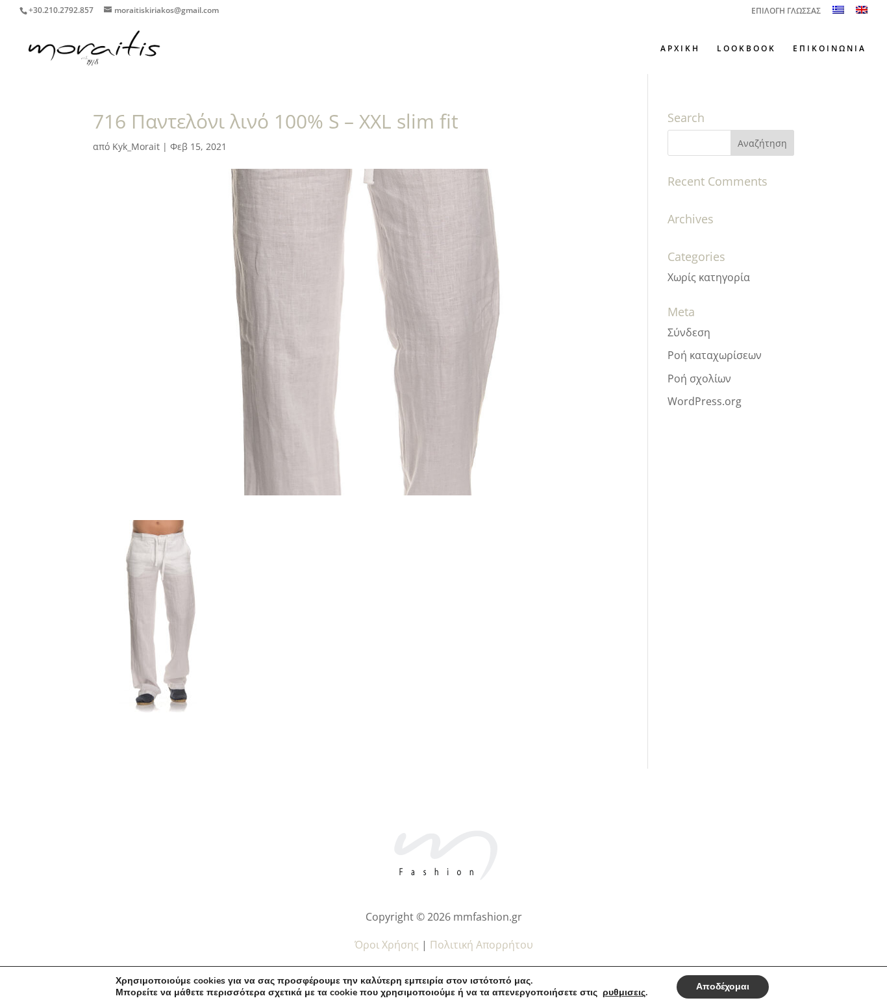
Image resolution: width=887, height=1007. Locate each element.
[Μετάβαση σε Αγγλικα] (862, 13)
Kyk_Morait (136, 146)
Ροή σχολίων (699, 378)
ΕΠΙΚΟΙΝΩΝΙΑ (829, 49)
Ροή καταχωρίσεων (715, 355)
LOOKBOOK (746, 49)
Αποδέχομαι (722, 986)
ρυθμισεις (624, 993)
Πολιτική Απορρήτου (481, 945)
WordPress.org (705, 401)
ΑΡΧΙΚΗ (680, 49)
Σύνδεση (689, 332)
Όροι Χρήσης (387, 945)
